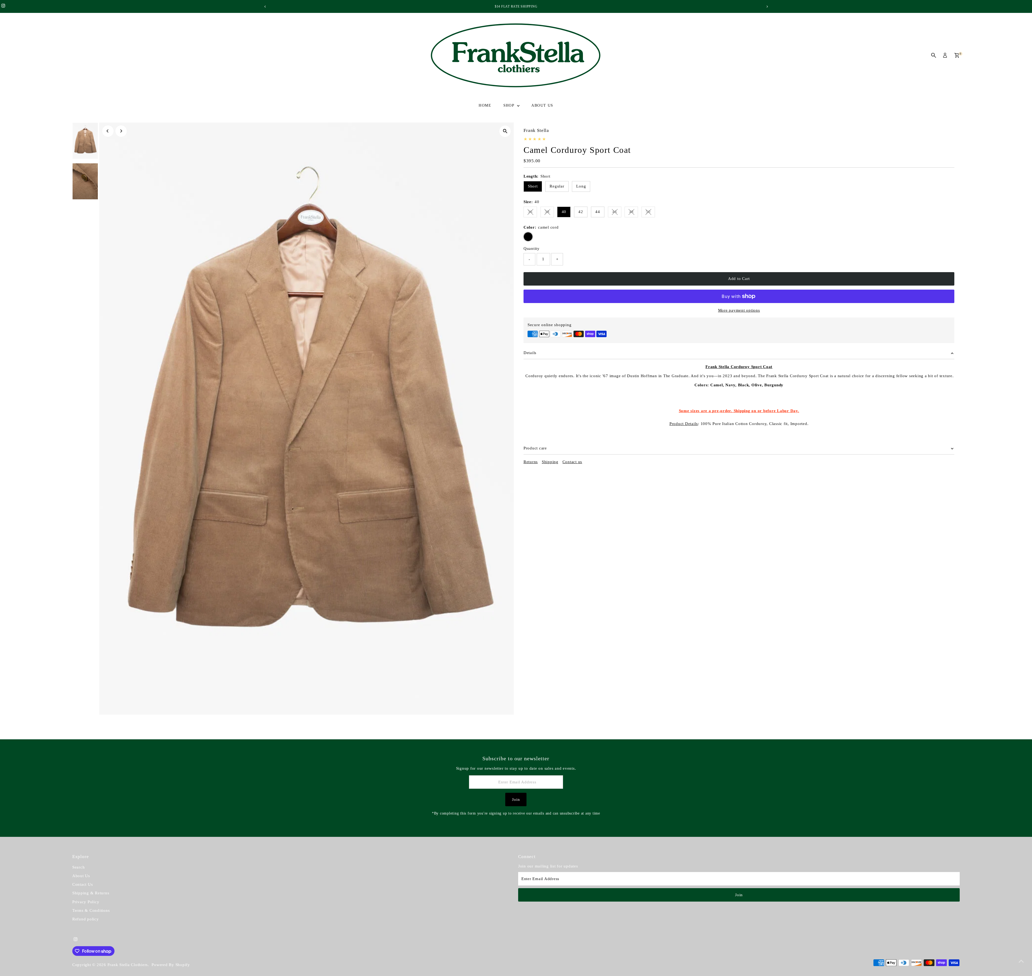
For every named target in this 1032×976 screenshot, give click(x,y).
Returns (531, 462)
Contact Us (82, 884)
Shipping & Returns (90, 893)
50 (650, 213)
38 (549, 213)
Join (516, 799)
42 (580, 212)
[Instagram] (3, 6)
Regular (557, 186)
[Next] (767, 7)
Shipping (550, 462)
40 (564, 212)
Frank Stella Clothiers (128, 965)
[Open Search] (933, 55)
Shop (509, 105)
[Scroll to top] (1021, 961)
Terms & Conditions (91, 910)
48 (633, 213)
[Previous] (265, 7)
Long (581, 186)
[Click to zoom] (505, 131)
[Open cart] (957, 55)
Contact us (572, 462)
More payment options (739, 310)
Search (78, 867)
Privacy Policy (85, 902)
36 (532, 213)
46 (616, 213)
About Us (542, 105)
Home (485, 105)
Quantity (532, 248)
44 (597, 212)
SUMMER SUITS (516, 6)
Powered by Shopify (171, 965)
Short (533, 186)
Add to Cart (739, 278)
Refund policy (85, 919)
